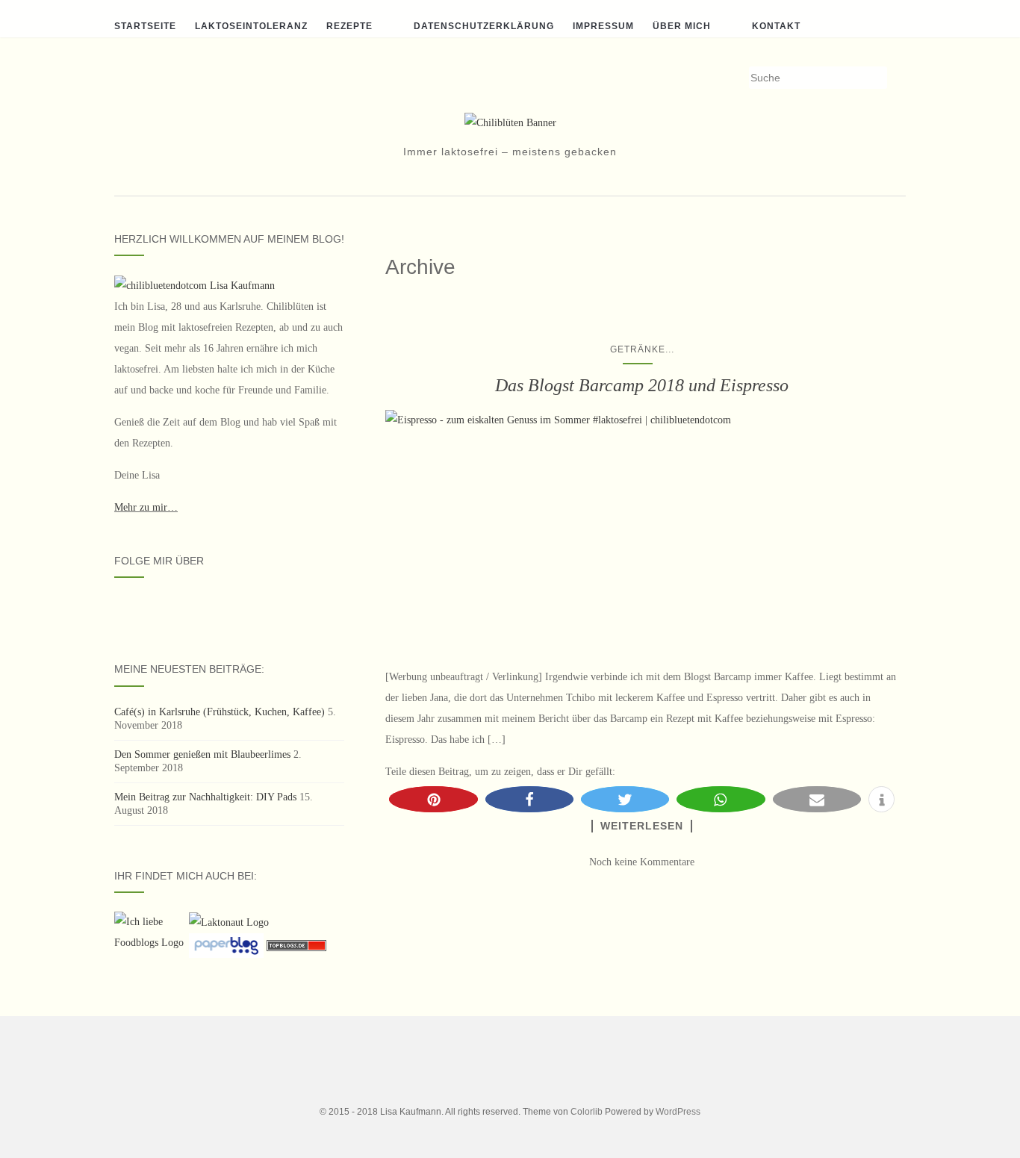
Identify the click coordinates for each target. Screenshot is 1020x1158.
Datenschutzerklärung (484, 26)
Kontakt (776, 26)
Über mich (682, 26)
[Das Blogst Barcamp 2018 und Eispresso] (641, 531)
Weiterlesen (641, 826)
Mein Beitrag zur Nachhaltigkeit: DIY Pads (205, 797)
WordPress (678, 1111)
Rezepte (349, 26)
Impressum (603, 26)
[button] (433, 799)
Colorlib (586, 1111)
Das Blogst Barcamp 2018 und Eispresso (642, 385)
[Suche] (896, 78)
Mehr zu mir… (146, 507)
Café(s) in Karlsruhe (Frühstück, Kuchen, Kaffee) (219, 711)
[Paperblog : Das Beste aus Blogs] (228, 944)
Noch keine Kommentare (641, 862)
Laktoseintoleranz (251, 26)
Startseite (145, 26)
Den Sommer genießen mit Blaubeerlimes (202, 754)
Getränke (637, 349)
